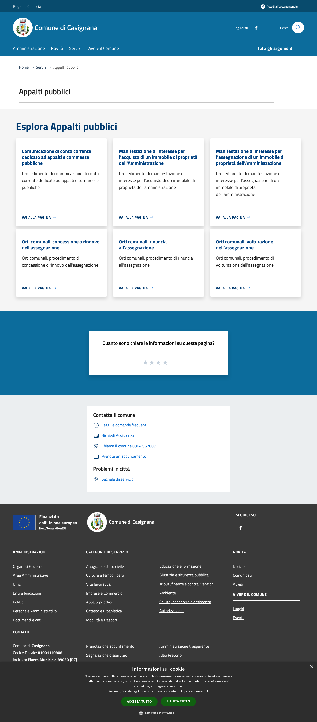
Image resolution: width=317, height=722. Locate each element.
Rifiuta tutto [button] (178, 701)
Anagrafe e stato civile (105, 566)
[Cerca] (298, 27)
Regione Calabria (27, 6)
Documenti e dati (27, 620)
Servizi (41, 67)
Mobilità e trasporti (102, 620)
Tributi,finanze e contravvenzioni (187, 584)
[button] (158, 713)
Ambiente (167, 593)
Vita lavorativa (98, 584)
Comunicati (242, 575)
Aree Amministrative (30, 575)
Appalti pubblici (99, 602)
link (206, 691)
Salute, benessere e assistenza (185, 602)
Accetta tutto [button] (139, 701)
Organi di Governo (28, 566)
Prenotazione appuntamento (110, 646)
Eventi (238, 618)
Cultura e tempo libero (105, 575)
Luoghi (238, 609)
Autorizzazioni (171, 611)
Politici (18, 602)
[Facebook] (254, 27)
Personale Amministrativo (35, 611)
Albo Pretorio (170, 655)
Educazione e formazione (180, 566)
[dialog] (158, 692)
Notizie (239, 566)
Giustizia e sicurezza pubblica (184, 575)
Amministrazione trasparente (184, 646)
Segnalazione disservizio (106, 655)
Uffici (17, 584)
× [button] (311, 667)
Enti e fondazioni (27, 593)
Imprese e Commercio (104, 593)
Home (24, 67)
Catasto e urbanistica (104, 611)
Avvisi (238, 584)
